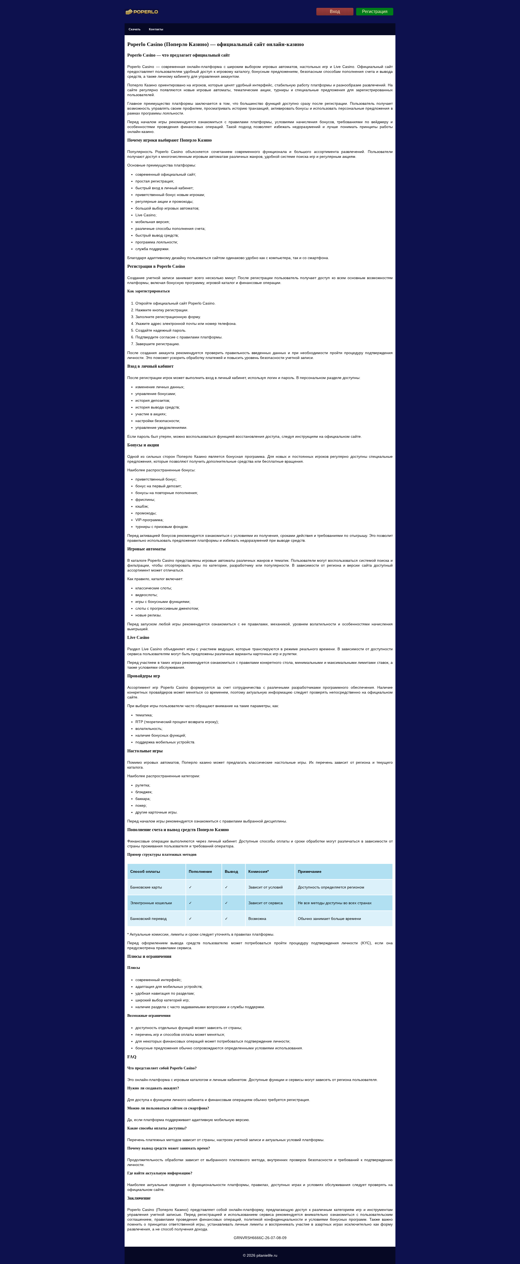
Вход (335, 11)
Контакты (156, 29)
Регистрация (375, 11)
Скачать (135, 29)
